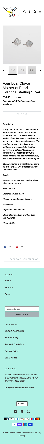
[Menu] (39, 11)
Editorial (9, 287)
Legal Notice (11, 358)
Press (7, 294)
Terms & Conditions (14, 344)
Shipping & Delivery (14, 331)
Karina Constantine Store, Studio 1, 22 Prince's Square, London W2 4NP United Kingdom (21, 378)
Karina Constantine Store (20, 433)
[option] (12, 70)
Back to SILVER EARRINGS (23, 259)
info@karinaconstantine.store (19, 388)
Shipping (20, 101)
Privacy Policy (12, 351)
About (8, 281)
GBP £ (21, 404)
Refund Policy (11, 337)
